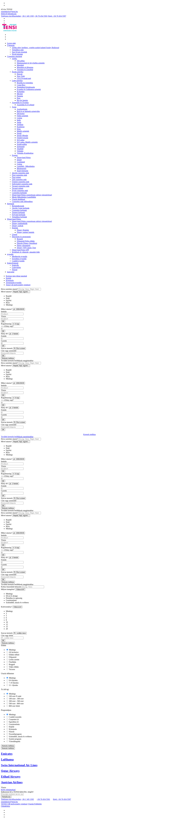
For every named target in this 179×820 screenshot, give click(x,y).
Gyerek (4, 341)
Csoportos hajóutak (19, 193)
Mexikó (20, 94)
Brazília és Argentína (25, 83)
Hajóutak (10, 204)
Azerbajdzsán (22, 109)
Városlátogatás (14, 741)
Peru (18, 98)
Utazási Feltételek (35, 804)
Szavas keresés (6, 348)
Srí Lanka (20, 140)
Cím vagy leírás (7, 635)
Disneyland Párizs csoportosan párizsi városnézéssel (32, 195)
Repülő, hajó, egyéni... (21, 292)
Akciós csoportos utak (20, 173)
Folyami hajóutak (18, 215)
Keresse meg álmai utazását (16, 276)
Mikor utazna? (6, 309)
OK (3, 321)
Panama (20, 96)
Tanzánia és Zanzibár (25, 70)
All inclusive (13, 652)
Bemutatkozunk (18, 206)
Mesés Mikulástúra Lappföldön (24, 197)
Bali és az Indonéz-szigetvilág (28, 111)
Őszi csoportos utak (19, 175)
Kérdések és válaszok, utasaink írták (26, 252)
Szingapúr (21, 146)
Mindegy (12, 650)
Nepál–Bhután (22, 135)
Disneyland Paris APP (20, 250)
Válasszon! (20, 589)
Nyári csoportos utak (20, 190)
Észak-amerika (17, 72)
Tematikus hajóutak (19, 217)
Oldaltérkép (5, 806)
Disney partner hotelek (25, 232)
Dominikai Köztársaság (26, 87)
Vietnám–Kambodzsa (25, 153)
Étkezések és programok (21, 237)
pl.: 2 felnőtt (14, 334)
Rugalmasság (6, 324)
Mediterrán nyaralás (19, 256)
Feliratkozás (6, 797)
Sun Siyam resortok (19, 52)
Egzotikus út (13, 722)
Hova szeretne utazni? (9, 289)
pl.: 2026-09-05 (19, 309)
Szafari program (14, 739)
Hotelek (15, 228)
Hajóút (8, 278)
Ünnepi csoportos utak (20, 182)
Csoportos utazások (14, 56)
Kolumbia (20, 92)
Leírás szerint (13, 660)
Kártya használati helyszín (11, 587)
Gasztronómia (14, 724)
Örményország (22, 138)
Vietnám (20, 151)
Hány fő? (4, 334)
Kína (19, 129)
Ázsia (14, 107)
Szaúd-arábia (22, 144)
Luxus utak (11, 43)
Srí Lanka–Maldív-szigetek (27, 142)
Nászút (14, 270)
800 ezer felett (14, 706)
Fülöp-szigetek (22, 116)
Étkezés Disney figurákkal (27, 243)
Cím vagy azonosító (8, 351)
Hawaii (19, 74)
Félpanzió (12, 657)
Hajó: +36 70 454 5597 (57, 16)
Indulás (4, 312)
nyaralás (10, 254)
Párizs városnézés (23, 245)
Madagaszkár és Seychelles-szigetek (31, 63)
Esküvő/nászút (12, 263)
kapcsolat (10, 272)
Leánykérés (16, 267)
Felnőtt (3, 336)
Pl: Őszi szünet (19, 348)
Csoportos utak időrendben (22, 201)
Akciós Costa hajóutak (20, 208)
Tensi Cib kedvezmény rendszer (18, 285)
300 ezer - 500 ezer (16, 701)
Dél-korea (20, 114)
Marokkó (20, 65)
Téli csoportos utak (19, 179)
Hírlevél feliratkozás (8, 14)
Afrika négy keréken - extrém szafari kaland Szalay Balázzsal (35, 48)
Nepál (19, 133)
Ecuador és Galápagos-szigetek (29, 89)
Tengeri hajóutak (18, 212)
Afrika (14, 59)
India (19, 120)
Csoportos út (13, 719)
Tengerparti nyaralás (13, 283)
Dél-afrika (21, 61)
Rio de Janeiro (22, 100)
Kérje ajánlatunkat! (8, 790)
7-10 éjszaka (13, 683)
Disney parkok (17, 226)
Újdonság (10, 45)
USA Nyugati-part (24, 78)
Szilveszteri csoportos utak (22, 184)
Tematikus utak (18, 50)
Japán (19, 122)
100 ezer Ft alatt (14, 696)
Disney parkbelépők (19, 223)
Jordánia (20, 124)
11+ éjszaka (13, 685)
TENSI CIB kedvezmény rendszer (14, 804)
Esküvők (15, 265)
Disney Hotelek (23, 230)
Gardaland (21, 162)
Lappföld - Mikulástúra (26, 166)
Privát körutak (17, 54)
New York (21, 76)
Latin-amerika (17, 81)
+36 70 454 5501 (41, 16)
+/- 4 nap (16, 324)
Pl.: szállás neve (20, 633)
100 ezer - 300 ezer (16, 699)
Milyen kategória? (8, 589)
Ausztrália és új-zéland (25, 105)
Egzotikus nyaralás (19, 259)
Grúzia (19, 118)
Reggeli (20, 239)
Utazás (14, 234)
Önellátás (12, 662)
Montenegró (21, 168)
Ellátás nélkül (13, 655)
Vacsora (11, 669)
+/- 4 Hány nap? (7, 326)
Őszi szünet (16, 177)
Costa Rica (21, 85)
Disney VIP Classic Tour (26, 248)
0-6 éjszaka (13, 680)
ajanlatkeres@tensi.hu (9, 12)
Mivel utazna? (6, 292)
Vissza (3, 316)
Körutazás (10, 280)
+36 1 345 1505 (28, 16)
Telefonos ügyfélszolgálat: (11, 16)
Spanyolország (22, 171)
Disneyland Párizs (24, 157)
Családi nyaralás (18, 261)
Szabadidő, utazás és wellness (20, 736)
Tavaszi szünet (17, 188)
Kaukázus (20, 127)
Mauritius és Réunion (25, 67)
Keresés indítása (8, 358)
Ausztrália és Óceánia (20, 103)
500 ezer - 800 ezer (16, 703)
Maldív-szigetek (23, 131)
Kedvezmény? (6, 607)
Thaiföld (20, 149)
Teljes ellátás (13, 667)
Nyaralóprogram (15, 734)
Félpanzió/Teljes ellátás (26, 241)
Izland (19, 160)
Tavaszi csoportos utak (20, 186)
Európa (15, 155)
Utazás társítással (18, 199)
